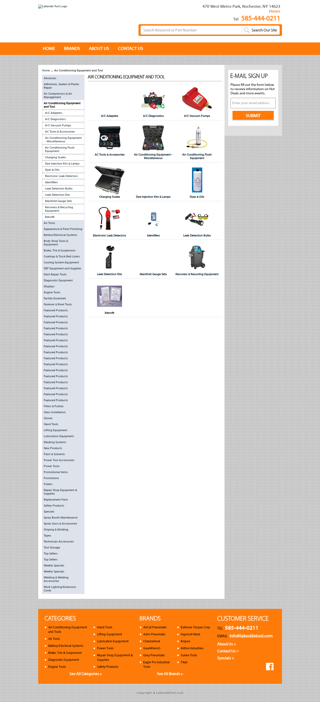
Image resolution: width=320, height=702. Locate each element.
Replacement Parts (56, 499)
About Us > (226, 644)
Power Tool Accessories (59, 460)
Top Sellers (51, 553)
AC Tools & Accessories (60, 131)
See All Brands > (170, 674)
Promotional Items (56, 472)
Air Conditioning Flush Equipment (59, 149)
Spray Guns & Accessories (60, 523)
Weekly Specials (54, 565)
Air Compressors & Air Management (58, 95)
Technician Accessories (59, 541)
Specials (49, 511)
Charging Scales (55, 157)
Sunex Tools (189, 655)
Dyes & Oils (52, 170)
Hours (274, 11)
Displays (49, 286)
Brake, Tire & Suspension (60, 250)
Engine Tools (52, 292)
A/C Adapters (53, 113)
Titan (184, 662)
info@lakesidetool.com (251, 636)
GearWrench (151, 648)
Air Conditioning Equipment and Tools (67, 629)
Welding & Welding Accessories (56, 579)
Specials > (225, 658)
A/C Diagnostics (55, 119)
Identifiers (51, 182)
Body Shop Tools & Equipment (56, 242)
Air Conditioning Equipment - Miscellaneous (63, 139)
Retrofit (49, 217)
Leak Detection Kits (57, 194)
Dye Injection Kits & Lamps (62, 163)
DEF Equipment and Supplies (62, 268)
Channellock (151, 641)
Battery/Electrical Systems (60, 235)
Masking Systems (55, 442)
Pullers (48, 484)
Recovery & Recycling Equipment (59, 208)
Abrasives (50, 78)
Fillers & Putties (54, 406)
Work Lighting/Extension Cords (60, 588)
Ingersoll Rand (190, 634)
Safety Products (54, 505)
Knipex (185, 641)
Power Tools (52, 466)
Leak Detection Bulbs (58, 188)
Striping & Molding (56, 529)
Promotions (51, 478)
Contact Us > (228, 651)
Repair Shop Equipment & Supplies (60, 491)
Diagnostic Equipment (58, 280)
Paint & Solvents (54, 454)
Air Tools (49, 223)
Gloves (48, 418)
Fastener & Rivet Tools (58, 304)
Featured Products (56, 310)
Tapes (47, 535)
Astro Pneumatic (154, 634)
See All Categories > (86, 674)
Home (46, 70)
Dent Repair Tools (55, 274)
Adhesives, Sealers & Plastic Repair (61, 85)
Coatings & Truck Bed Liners (62, 256)
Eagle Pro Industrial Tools (156, 664)
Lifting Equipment (55, 430)
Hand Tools (51, 424)
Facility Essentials (55, 298)
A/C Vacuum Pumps (58, 125)
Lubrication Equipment (59, 436)
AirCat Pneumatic (155, 627)
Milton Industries (192, 648)
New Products (53, 448)
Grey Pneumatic (154, 655)
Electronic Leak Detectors (61, 176)
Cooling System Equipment (61, 262)
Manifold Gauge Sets (58, 201)
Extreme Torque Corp (195, 627)
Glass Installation (55, 412)
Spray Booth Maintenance (61, 517)
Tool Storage (52, 547)
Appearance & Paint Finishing (63, 229)
